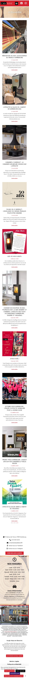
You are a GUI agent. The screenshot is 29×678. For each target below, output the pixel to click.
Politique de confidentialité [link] (14, 676)
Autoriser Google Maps (14, 656)
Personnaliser (14, 673)
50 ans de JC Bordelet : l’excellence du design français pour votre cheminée (14, 211)
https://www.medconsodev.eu (11, 631)
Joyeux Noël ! (14, 359)
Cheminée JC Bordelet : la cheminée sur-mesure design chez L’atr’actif (14, 164)
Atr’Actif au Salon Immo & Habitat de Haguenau (14, 507)
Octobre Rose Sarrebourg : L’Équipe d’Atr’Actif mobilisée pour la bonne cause (14, 408)
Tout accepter (9, 671)
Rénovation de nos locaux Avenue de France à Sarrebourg (14, 56)
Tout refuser (20, 671)
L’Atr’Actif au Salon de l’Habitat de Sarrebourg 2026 (14, 108)
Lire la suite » (14, 70)
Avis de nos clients (14, 256)
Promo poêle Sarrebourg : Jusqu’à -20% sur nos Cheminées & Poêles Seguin (14, 461)
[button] (16, 3)
